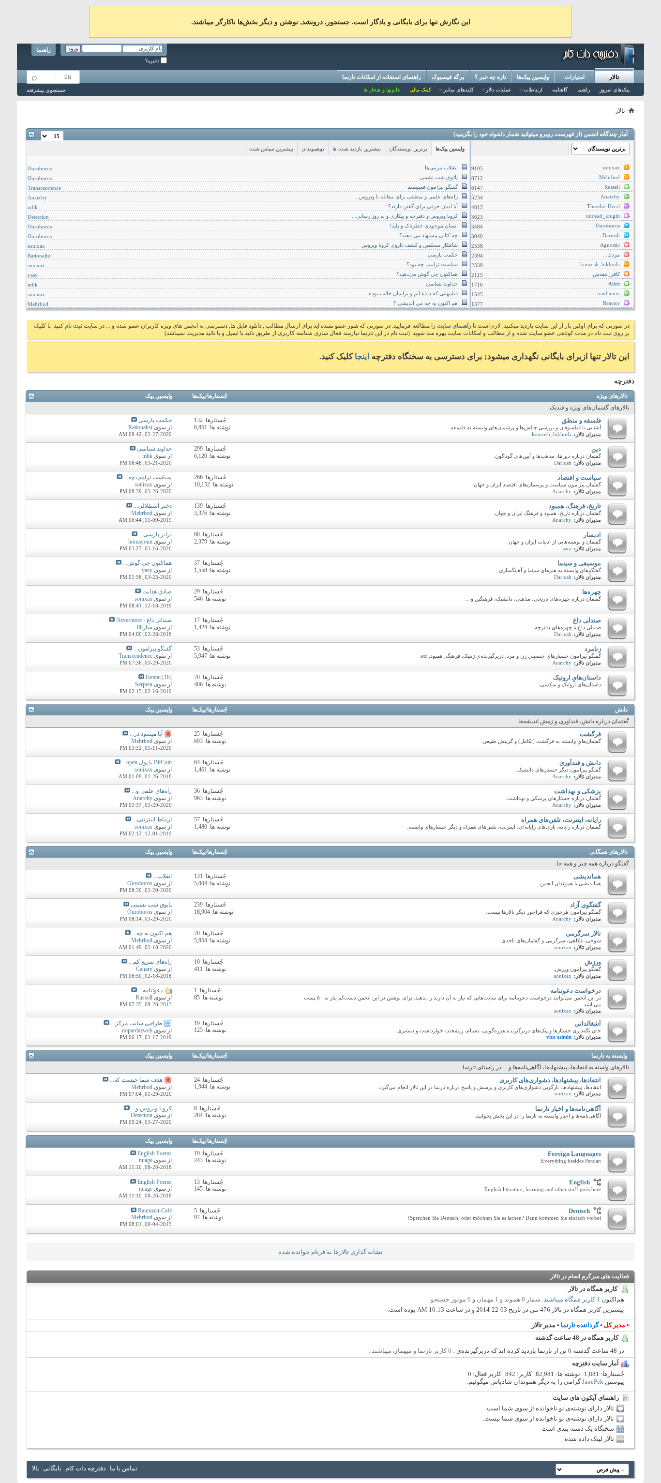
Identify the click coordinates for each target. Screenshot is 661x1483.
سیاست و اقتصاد (579, 477)
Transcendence (44, 188)
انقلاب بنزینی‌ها (441, 167)
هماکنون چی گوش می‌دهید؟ (427, 274)
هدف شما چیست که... (136, 1079)
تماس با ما (123, 1468)
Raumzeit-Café (155, 1210)
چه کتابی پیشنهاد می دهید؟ (428, 235)
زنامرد (593, 648)
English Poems (154, 1153)
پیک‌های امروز (615, 89)
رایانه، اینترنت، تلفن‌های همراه (561, 819)
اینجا (362, 356)
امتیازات (575, 77)
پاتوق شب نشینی (439, 177)
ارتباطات (533, 89)
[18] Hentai (159, 677)
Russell (612, 187)
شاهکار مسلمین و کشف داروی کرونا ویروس (409, 245)
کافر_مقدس (606, 274)
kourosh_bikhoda (600, 264)
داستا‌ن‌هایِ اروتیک (577, 677)
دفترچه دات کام (85, 1468)
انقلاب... (162, 876)
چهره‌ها (591, 591)
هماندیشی (587, 876)
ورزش (593, 962)
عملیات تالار (498, 89)
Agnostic (610, 245)
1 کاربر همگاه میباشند (571, 1299)
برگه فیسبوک (448, 77)
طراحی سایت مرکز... (137, 1023)
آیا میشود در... (146, 733)
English (579, 1182)
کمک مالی (420, 89)
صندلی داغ (587, 620)
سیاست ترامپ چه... (148, 477)
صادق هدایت (157, 591)
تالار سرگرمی (583, 933)
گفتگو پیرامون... (153, 648)
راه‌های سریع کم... (150, 961)
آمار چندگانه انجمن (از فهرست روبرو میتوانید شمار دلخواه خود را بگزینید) (540, 134)
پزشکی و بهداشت (577, 791)
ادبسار (592, 534)
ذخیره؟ (153, 60)
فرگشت (590, 734)
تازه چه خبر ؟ (490, 77)
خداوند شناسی (442, 284)
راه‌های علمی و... (152, 790)
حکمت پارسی (443, 254)
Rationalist (39, 255)
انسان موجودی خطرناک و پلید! (424, 225)
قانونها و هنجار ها (381, 89)
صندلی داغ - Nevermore (144, 620)
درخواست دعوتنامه (575, 990)
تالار (614, 77)
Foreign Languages (574, 1153)
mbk (33, 207)
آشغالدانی (587, 1023)
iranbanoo (608, 293)
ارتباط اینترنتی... (152, 819)
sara (567, 548)
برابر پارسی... (155, 534)
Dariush (611, 235)
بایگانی (52, 1468)
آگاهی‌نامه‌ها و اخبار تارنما (568, 1108)
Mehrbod (609, 177)
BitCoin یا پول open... (147, 762)
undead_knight (603, 216)
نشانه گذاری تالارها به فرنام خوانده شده (330, 1252)
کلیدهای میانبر (458, 89)
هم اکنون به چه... (152, 933)
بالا (35, 1468)
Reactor (611, 303)
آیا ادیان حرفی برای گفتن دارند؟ (423, 206)
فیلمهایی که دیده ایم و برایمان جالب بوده (413, 293)
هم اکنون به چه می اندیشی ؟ (425, 303)
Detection (38, 217)
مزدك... (611, 254)
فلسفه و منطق (581, 420)
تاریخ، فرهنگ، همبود (575, 506)
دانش (621, 709)
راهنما (43, 49)
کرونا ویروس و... (151, 1108)
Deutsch (579, 1210)
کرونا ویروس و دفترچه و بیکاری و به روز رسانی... (405, 216)
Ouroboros (608, 225)
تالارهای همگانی (608, 851)
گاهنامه (560, 89)
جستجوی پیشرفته (46, 90)
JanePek (592, 1381)
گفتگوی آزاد (585, 904)
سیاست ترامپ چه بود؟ (432, 264)
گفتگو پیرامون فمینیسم (432, 187)
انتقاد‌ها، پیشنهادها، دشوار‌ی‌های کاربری (550, 1080)
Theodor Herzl (603, 206)
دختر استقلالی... (153, 505)
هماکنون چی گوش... (147, 563)
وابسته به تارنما (609, 1055)
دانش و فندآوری (580, 762)
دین (596, 449)
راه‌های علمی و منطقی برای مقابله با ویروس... (406, 196)
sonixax (611, 167)
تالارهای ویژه (612, 396)
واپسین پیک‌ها (533, 77)
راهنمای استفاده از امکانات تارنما (381, 77)
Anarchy (610, 196)
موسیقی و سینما (579, 563)
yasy (33, 275)
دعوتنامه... (150, 990)
